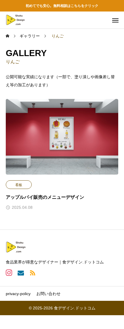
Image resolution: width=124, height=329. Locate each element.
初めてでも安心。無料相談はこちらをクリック (62, 6)
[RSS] (32, 272)
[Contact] (20, 272)
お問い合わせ (48, 293)
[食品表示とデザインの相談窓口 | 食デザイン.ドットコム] (15, 20)
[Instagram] (8, 272)
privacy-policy (18, 293)
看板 (18, 185)
